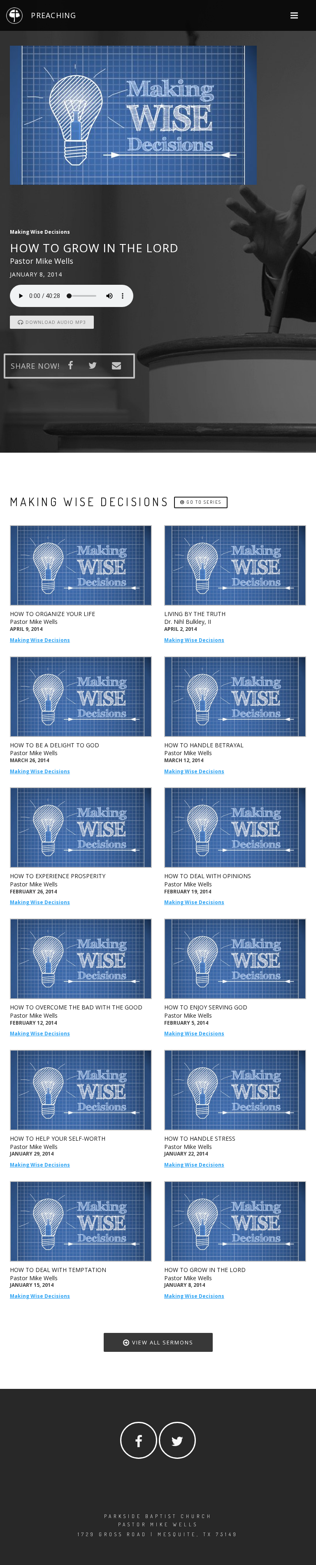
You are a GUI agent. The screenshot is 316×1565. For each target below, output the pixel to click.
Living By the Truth (194, 614)
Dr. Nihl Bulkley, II (187, 622)
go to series (203, 502)
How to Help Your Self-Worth (57, 1138)
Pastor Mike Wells (34, 622)
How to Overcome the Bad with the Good (76, 1007)
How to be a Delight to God (54, 745)
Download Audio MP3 (55, 322)
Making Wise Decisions (40, 640)
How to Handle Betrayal (204, 745)
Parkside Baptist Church (158, 1516)
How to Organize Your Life (52, 614)
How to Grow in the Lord (205, 1270)
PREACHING (53, 15)
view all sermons (161, 1342)
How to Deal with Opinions (207, 876)
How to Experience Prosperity (57, 876)
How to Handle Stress (199, 1138)
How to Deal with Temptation (58, 1270)
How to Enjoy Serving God (205, 1007)
